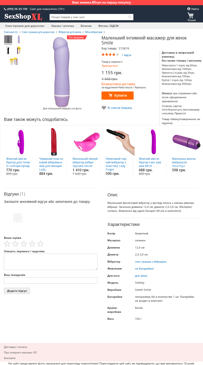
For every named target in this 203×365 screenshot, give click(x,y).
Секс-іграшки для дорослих (38, 32)
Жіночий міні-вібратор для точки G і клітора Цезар (18, 162)
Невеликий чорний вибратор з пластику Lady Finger (116, 164)
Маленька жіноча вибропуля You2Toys (183, 162)
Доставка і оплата (15, 347)
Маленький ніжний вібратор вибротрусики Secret (85, 162)
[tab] (51, 194)
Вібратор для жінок (70, 32)
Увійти (194, 9)
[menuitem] (25, 25)
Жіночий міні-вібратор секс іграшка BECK (150, 162)
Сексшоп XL (11, 32)
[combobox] (91, 17)
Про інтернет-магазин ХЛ (20, 352)
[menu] (101, 25)
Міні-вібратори (93, 32)
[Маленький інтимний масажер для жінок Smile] (8, 39)
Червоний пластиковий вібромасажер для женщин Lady (51, 164)
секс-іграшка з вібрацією (151, 261)
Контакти (9, 358)
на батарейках (144, 268)
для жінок (141, 275)
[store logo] (23, 17)
